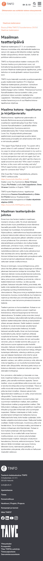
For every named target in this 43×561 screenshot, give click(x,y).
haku (34, 6)
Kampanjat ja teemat (9, 508)
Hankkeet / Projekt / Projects (13, 503)
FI (26, 5)
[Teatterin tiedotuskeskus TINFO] (8, 4)
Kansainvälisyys (7, 499)
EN (24, 5)
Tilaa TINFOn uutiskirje (10, 549)
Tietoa (3, 495)
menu (39, 6)
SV (29, 5)
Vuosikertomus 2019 (28, 27)
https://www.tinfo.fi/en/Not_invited (14, 179)
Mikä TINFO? (13, 27)
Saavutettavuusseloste (10, 554)
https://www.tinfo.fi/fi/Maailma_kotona (16, 205)
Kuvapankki (6, 546)
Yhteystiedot (6, 544)
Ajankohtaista (6, 490)
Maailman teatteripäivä (11, 23)
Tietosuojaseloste (8, 552)
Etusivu (4, 27)
